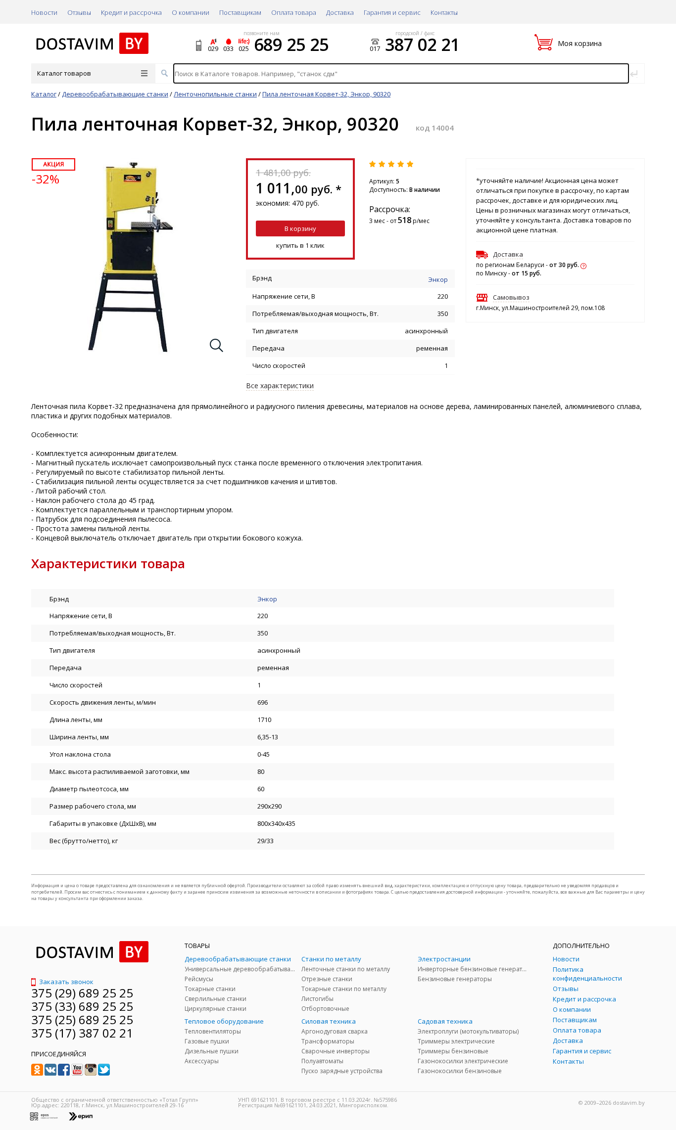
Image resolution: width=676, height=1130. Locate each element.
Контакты (444, 12)
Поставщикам (240, 12)
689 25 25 (291, 44)
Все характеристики (280, 385)
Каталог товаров (64, 73)
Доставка (340, 12)
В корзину (300, 228)
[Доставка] (583, 264)
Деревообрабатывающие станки (115, 94)
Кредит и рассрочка (131, 12)
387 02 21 (422, 44)
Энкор (438, 279)
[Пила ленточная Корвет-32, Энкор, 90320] (131, 353)
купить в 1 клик (300, 245)
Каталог (43, 94)
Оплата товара (293, 12)
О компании (190, 12)
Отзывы (79, 12)
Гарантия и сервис (392, 12)
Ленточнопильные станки (215, 94)
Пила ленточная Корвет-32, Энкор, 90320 (326, 94)
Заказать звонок (66, 981)
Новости (44, 12)
